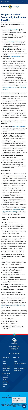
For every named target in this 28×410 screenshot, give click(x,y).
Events (4, 379)
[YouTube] (18, 353)
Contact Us (18, 395)
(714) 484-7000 (5, 2)
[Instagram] (13, 353)
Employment (17, 366)
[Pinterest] (15, 353)
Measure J (5, 384)
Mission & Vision (6, 382)
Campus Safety (6, 368)
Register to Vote (17, 370)
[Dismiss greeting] (25, 398)
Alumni (15, 361)
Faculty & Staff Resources (19, 363)
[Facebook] (9, 353)
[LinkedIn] (17, 353)
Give (15, 365)
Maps (4, 360)
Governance (5, 381)
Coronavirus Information (19, 368)
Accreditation (6, 376)
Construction (6, 370)
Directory (13, 395)
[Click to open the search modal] (22, 2)
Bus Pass (5, 365)
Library (4, 363)
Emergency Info (6, 366)
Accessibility (5, 377)
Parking (4, 361)
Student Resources (18, 360)
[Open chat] (24, 406)
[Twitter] (11, 353)
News (4, 386)
